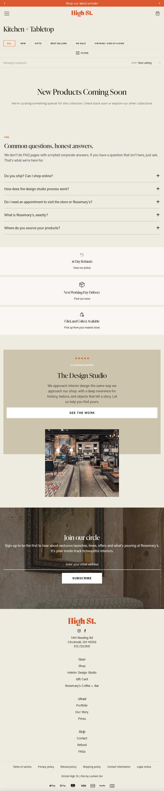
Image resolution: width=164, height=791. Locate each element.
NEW (23, 43)
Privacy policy (46, 766)
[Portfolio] (82, 402)
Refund (82, 745)
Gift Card (82, 679)
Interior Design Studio (82, 672)
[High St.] (82, 13)
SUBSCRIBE (82, 578)
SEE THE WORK (82, 413)
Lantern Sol (95, 776)
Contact (82, 738)
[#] (82, 361)
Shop (82, 666)
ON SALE (81, 43)
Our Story (81, 712)
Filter (84, 52)
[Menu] (6, 13)
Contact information (118, 766)
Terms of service (22, 766)
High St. (74, 776)
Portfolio (82, 705)
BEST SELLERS (59, 43)
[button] (146, 62)
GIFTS (38, 43)
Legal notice (144, 766)
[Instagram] (79, 630)
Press (82, 719)
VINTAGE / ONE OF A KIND (109, 43)
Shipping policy (92, 766)
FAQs (82, 751)
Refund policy (68, 766)
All (9, 43)
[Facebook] (85, 630)
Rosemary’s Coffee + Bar (82, 686)
